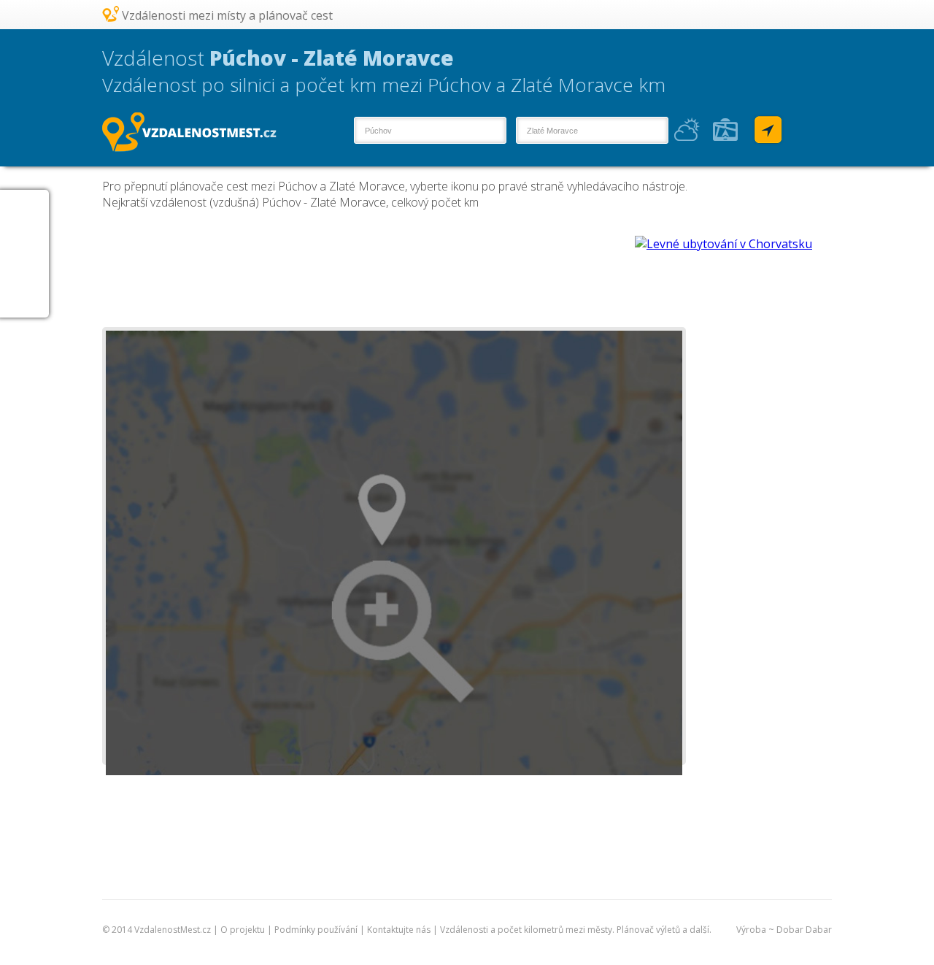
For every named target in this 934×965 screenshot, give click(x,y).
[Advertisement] (367, 268)
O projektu (242, 929)
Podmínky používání (316, 929)
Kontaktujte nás (399, 929)
